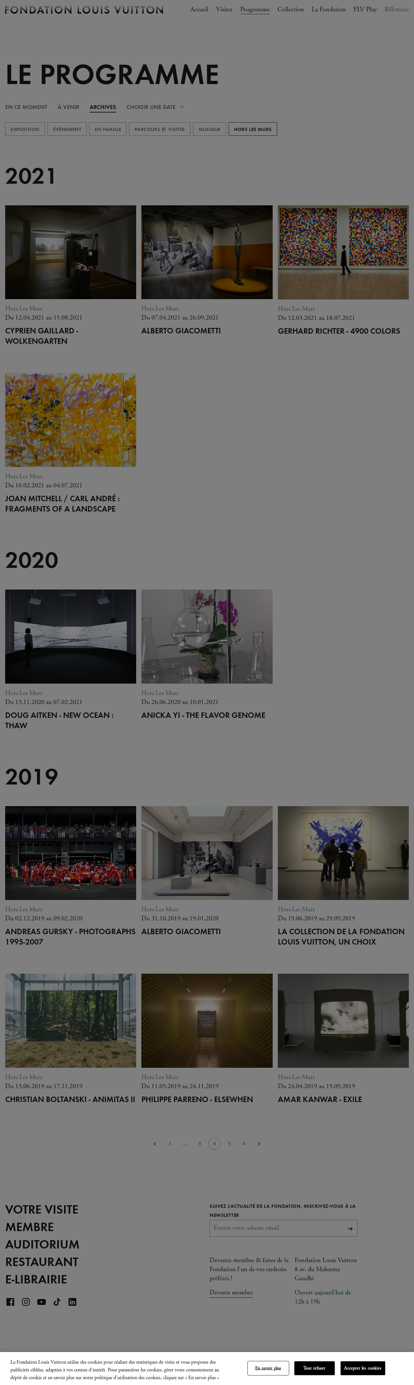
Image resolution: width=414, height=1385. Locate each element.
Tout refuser (314, 1368)
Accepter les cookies (363, 1368)
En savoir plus (268, 1368)
